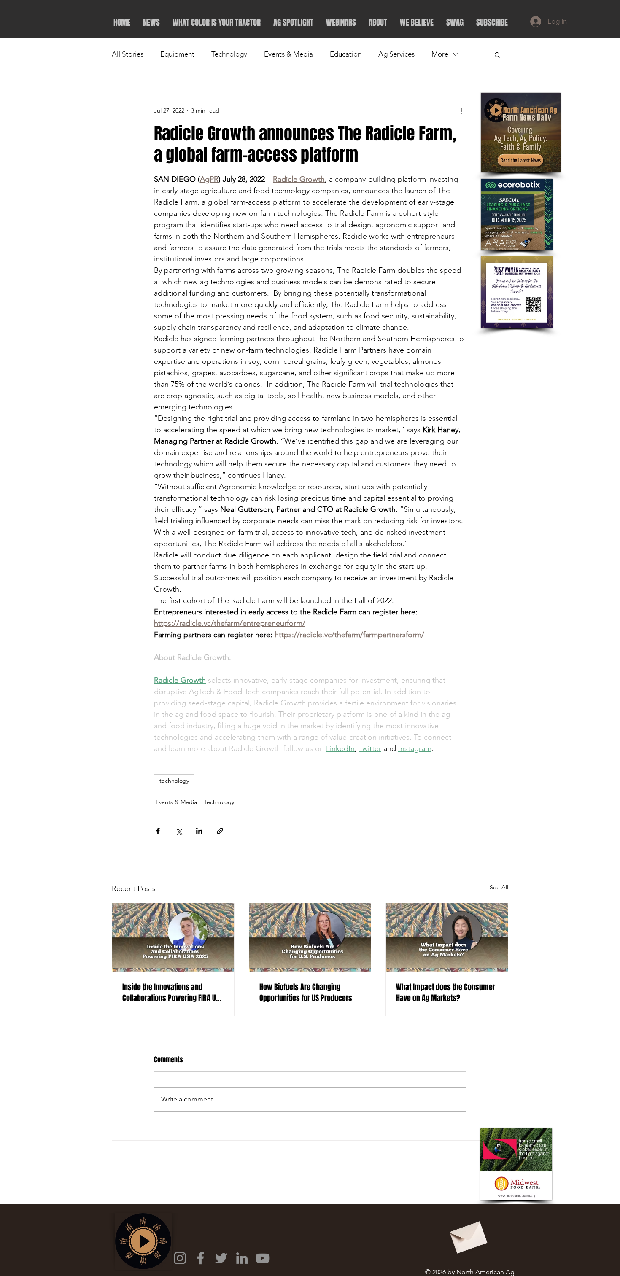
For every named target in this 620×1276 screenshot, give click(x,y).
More (439, 54)
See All (499, 887)
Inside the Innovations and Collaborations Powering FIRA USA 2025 (172, 993)
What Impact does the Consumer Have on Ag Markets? (445, 993)
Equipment (177, 54)
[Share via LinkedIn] (199, 831)
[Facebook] (200, 1258)
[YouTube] (262, 1258)
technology (174, 780)
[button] (497, 54)
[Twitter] (221, 1258)
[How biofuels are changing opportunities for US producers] (310, 937)
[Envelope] (467, 1234)
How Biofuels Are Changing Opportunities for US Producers (305, 993)
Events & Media (288, 54)
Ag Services (396, 54)
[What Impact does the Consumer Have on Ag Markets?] (447, 937)
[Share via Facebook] (158, 831)
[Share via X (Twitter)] (179, 831)
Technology (229, 54)
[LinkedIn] (242, 1258)
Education (345, 54)
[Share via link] (220, 831)
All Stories (127, 54)
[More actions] (461, 110)
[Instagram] (180, 1258)
